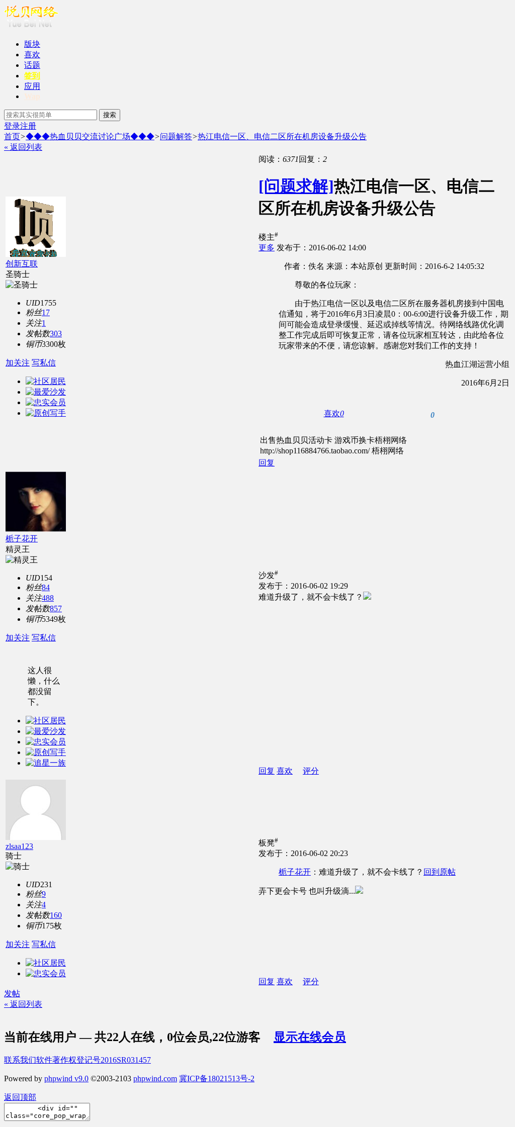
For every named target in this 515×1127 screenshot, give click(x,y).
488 (48, 598)
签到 (32, 75)
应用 (32, 86)
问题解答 (176, 136)
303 (56, 333)
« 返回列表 (23, 147)
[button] (334, 414)
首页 (12, 136)
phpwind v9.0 (66, 1078)
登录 (12, 126)
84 (46, 587)
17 (46, 312)
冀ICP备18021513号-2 (216, 1078)
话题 (32, 65)
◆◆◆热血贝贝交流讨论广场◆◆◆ (90, 136)
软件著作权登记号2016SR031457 (93, 1060)
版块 (32, 44)
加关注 (18, 362)
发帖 (12, 993)
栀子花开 (22, 538)
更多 (267, 247)
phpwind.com (155, 1078)
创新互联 (22, 263)
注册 (28, 126)
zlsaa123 (19, 846)
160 (56, 915)
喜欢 (32, 54)
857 (56, 608)
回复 (267, 462)
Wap (32, 96)
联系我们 (20, 1060)
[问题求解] (296, 186)
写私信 (44, 362)
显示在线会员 (310, 1037)
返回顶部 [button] (20, 1097)
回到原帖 (439, 872)
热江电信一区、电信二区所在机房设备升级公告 (282, 136)
